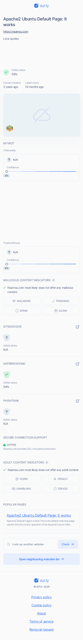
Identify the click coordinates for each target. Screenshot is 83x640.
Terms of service (41, 621)
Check (65, 544)
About (41, 613)
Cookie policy (41, 605)
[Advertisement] (41, 53)
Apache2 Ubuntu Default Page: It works (39, 515)
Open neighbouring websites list (39, 559)
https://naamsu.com (15, 31)
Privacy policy (41, 597)
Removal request (41, 629)
